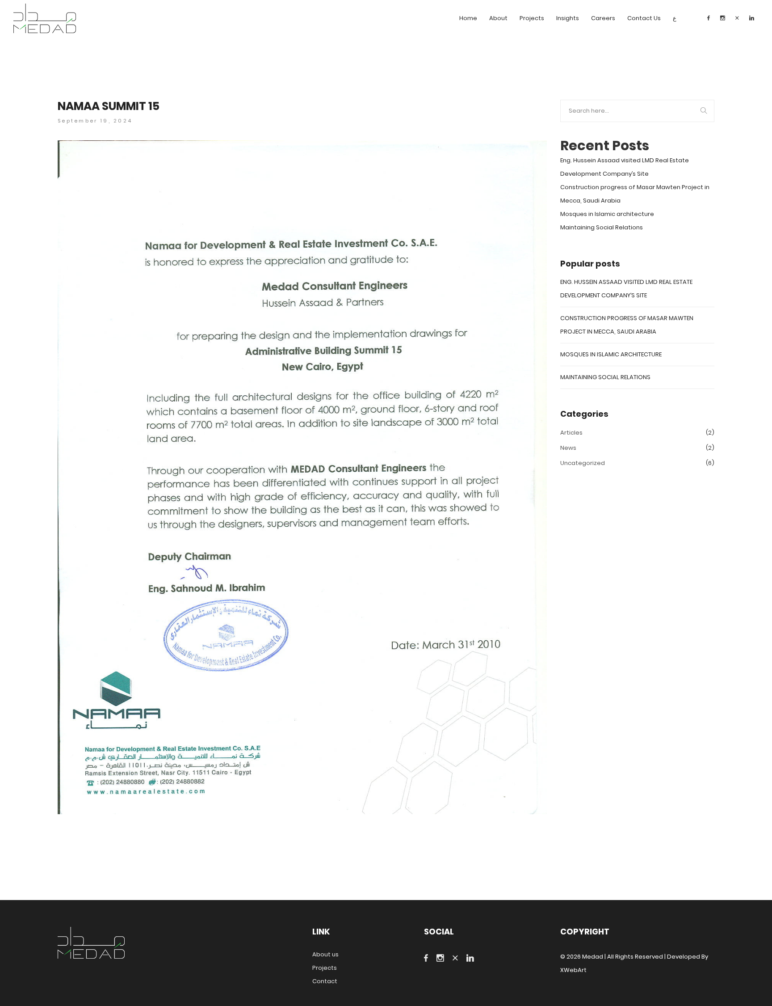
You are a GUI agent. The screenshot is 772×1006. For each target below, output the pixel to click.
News (568, 448)
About (498, 18)
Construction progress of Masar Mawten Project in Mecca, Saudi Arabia (634, 194)
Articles (571, 432)
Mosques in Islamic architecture (607, 214)
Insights (567, 18)
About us (325, 954)
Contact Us (644, 18)
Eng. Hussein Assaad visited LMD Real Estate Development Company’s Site (624, 167)
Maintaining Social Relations (601, 227)
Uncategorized (582, 463)
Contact (324, 981)
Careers (603, 18)
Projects (532, 18)
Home (468, 18)
